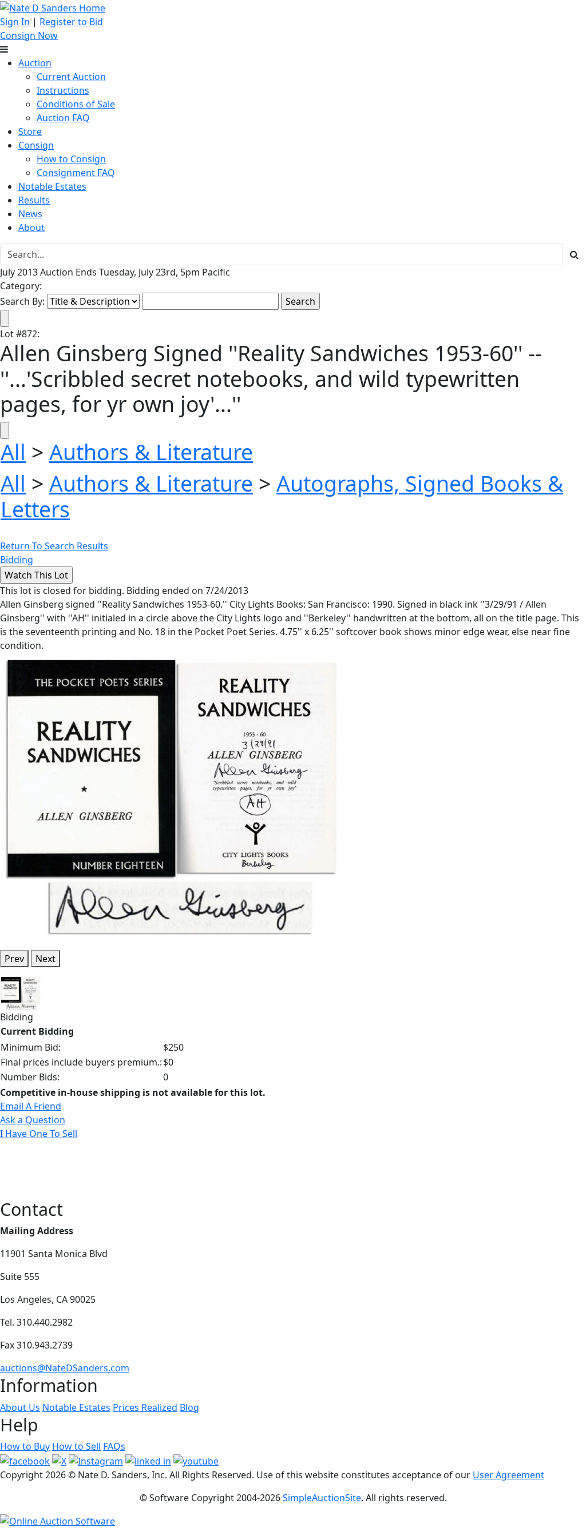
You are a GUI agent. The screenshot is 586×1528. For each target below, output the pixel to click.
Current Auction (71, 76)
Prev (14, 958)
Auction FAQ (63, 117)
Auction (35, 63)
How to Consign (71, 159)
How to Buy (25, 1446)
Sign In (15, 21)
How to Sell (76, 1446)
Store (30, 131)
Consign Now (29, 35)
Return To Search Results (54, 546)
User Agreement (508, 1475)
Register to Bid (71, 21)
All (13, 451)
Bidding (16, 559)
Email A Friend (30, 1106)
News (30, 214)
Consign (36, 145)
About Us (20, 1407)
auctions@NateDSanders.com (64, 1368)
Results (34, 200)
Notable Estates (52, 186)
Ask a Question (32, 1120)
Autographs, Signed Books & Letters (282, 496)
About (31, 227)
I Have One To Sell (38, 1133)
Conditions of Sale (76, 104)
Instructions (63, 90)
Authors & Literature (151, 451)
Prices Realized (145, 1407)
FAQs (114, 1446)
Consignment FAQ (76, 172)
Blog (189, 1407)
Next (45, 958)
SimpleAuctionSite (322, 1497)
